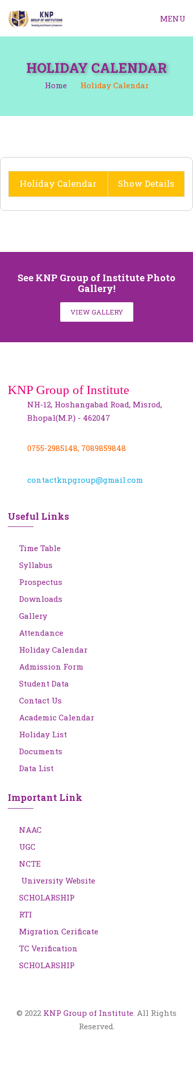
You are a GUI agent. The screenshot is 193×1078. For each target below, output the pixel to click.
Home (56, 85)
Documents (40, 751)
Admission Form (51, 666)
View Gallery (97, 312)
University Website (57, 880)
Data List (36, 768)
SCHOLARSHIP (47, 897)
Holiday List (43, 734)
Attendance (41, 633)
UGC (27, 846)
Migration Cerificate (58, 931)
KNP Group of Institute (88, 1013)
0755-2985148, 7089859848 (76, 448)
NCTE (30, 863)
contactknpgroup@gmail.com (85, 480)
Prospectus (40, 582)
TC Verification (48, 948)
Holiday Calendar (53, 649)
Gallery (33, 616)
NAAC (30, 830)
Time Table (40, 548)
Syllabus (35, 565)
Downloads (40, 599)
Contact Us (40, 700)
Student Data (44, 683)
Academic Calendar (56, 717)
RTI (25, 914)
